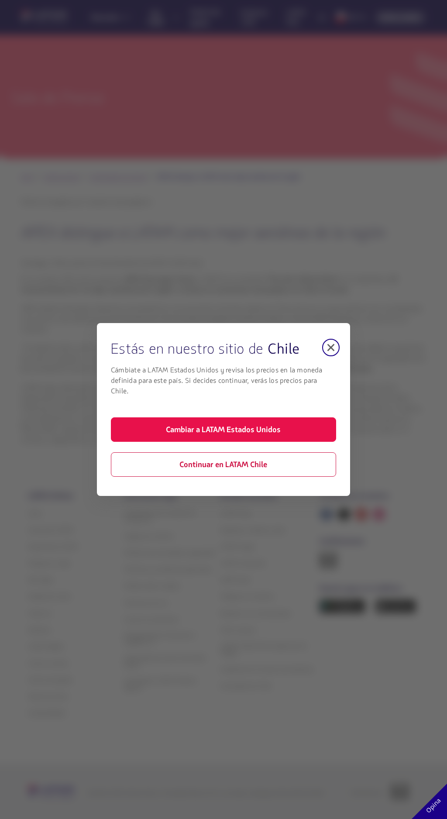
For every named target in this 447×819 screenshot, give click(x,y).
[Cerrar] (331, 347)
